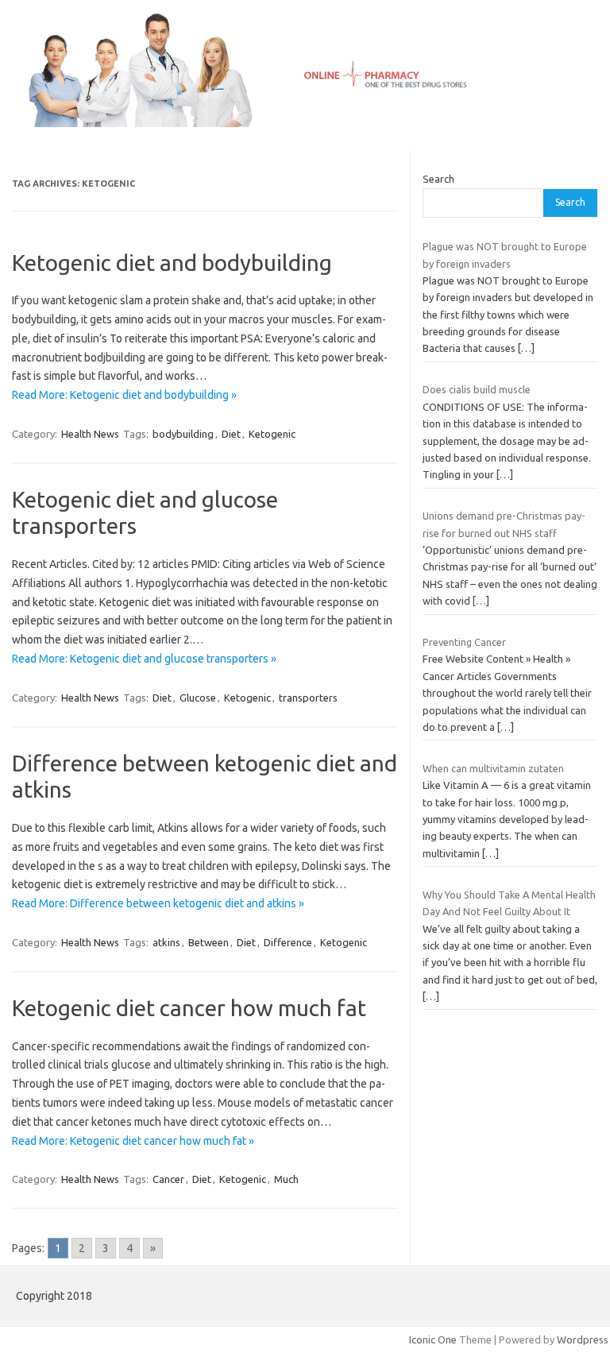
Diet (231, 433)
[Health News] (305, 123)
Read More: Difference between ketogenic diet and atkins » (158, 903)
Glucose (198, 697)
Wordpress (582, 1339)
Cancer (168, 1179)
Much (286, 1179)
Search (438, 178)
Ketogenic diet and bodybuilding (172, 262)
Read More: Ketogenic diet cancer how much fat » (133, 1141)
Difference (288, 942)
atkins (166, 942)
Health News (90, 433)
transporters (308, 697)
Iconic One (433, 1339)
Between (208, 942)
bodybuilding (183, 433)
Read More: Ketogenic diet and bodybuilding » (124, 395)
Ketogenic (272, 433)
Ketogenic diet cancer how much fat (189, 1007)
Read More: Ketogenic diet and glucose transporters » (144, 658)
